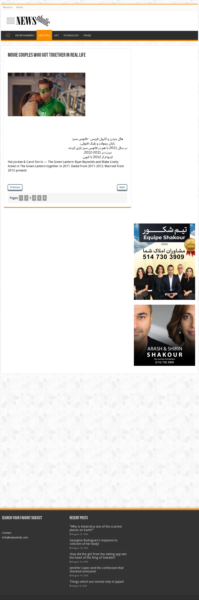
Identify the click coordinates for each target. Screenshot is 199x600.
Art (56, 35)
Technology (71, 35)
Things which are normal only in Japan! (97, 581)
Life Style (44, 35)
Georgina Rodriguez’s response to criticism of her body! (93, 542)
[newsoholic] (28, 20)
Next (122, 187)
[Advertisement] (67, 66)
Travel (87, 35)
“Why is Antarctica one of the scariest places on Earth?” (96, 528)
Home (19, 7)
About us (7, 7)
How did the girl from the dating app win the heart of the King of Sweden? (98, 555)
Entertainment (25, 35)
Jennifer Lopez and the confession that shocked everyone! (97, 569)
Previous (15, 187)
